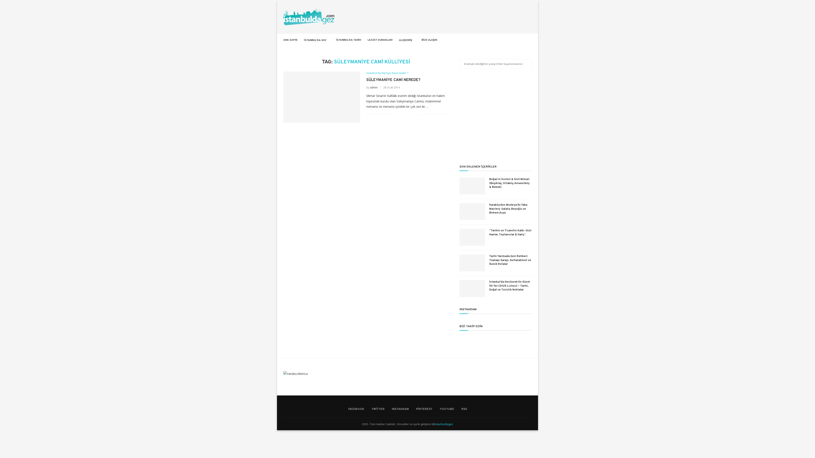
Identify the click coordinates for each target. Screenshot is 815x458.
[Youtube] (519, 40)
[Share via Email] (417, 115)
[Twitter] (505, 40)
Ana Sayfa (290, 40)
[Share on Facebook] (403, 115)
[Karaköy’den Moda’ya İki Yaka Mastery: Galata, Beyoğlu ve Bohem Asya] (472, 211)
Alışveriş (405, 40)
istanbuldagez (444, 424)
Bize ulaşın (429, 40)
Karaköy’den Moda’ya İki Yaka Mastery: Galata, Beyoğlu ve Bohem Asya (508, 208)
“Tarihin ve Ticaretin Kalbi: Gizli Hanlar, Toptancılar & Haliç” (510, 232)
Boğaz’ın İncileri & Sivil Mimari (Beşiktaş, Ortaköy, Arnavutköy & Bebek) (509, 183)
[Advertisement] (495, 119)
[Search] (529, 40)
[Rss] (523, 40)
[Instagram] (510, 40)
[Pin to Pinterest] (412, 115)
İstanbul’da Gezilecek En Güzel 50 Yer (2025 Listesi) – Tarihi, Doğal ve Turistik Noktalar (509, 285)
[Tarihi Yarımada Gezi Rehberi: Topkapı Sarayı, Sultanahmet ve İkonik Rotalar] (472, 262)
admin (374, 87)
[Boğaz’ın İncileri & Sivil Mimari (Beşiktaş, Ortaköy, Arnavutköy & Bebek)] (472, 185)
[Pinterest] (514, 40)
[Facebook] (501, 40)
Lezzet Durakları (380, 40)
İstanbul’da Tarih (348, 40)
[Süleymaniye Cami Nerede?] (321, 96)
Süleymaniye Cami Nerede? (393, 80)
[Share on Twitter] (408, 115)
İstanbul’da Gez (315, 40)
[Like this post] (398, 115)
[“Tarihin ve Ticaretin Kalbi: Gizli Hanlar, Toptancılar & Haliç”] (472, 237)
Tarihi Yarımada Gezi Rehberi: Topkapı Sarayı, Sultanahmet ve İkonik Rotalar (510, 260)
